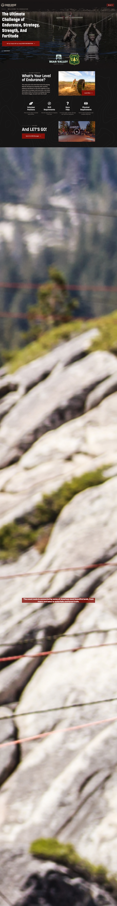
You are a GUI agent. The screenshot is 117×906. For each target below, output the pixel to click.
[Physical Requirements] (85, 103)
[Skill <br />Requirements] (49, 103)
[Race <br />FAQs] (67, 103)
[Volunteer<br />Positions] (31, 103)
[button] (77, 131)
